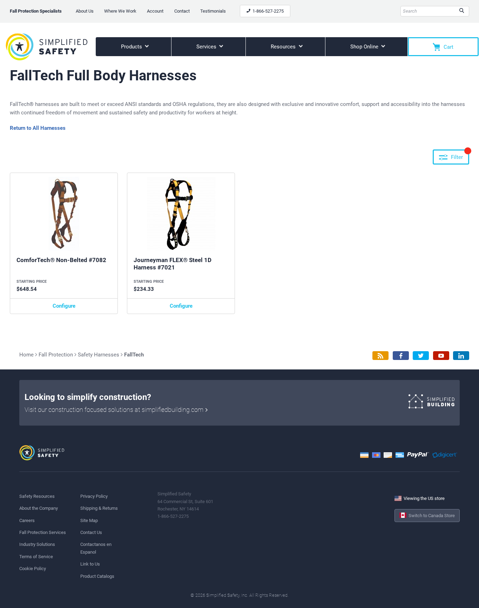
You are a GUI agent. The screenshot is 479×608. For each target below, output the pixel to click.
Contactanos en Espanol (96, 548)
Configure (64, 306)
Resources (284, 47)
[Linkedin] (461, 355)
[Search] (461, 11)
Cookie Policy (32, 568)
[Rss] (380, 355)
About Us (85, 11)
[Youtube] (441, 355)
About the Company (38, 508)
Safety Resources (37, 496)
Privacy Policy (94, 496)
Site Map (89, 520)
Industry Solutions (37, 544)
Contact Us (91, 532)
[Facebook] (401, 355)
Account (155, 11)
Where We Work (120, 11)
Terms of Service (36, 556)
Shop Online (365, 47)
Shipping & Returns (99, 508)
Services (207, 47)
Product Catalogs (97, 576)
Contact (182, 11)
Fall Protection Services (42, 532)
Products (132, 47)
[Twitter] (421, 355)
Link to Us (90, 564)
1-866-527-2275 (267, 11)
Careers (27, 520)
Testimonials (213, 11)
